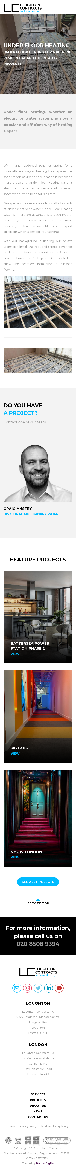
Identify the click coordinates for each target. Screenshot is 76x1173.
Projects (38, 1100)
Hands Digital (45, 1163)
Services (38, 1094)
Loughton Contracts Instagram (27, 988)
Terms (11, 1126)
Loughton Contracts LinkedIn (48, 988)
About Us (38, 1105)
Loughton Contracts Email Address (16, 988)
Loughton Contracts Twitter (38, 988)
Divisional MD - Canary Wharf (32, 514)
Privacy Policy (28, 1126)
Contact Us (38, 1117)
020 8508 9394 (38, 943)
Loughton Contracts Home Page (27, 9)
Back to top (38, 903)
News (38, 1111)
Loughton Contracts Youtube (59, 988)
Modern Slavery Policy (55, 1126)
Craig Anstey (18, 509)
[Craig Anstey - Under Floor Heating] (38, 467)
